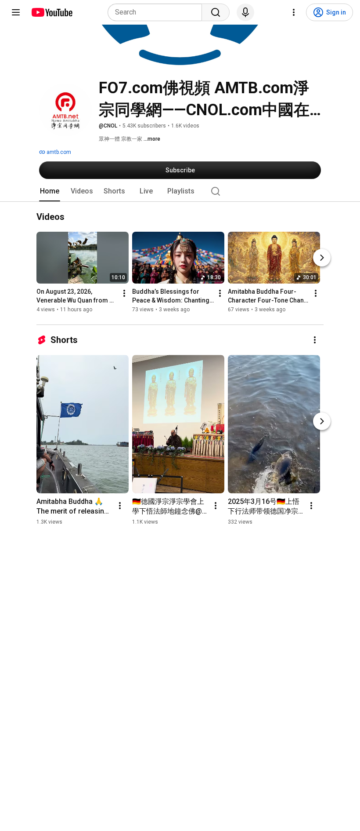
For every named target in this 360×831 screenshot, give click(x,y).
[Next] (322, 258)
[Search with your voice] (245, 12)
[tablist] (180, 191)
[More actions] (124, 294)
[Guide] (16, 12)
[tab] (49, 191)
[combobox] (157, 12)
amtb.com (58, 152)
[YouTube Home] (52, 12)
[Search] (216, 12)
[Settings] (293, 12)
